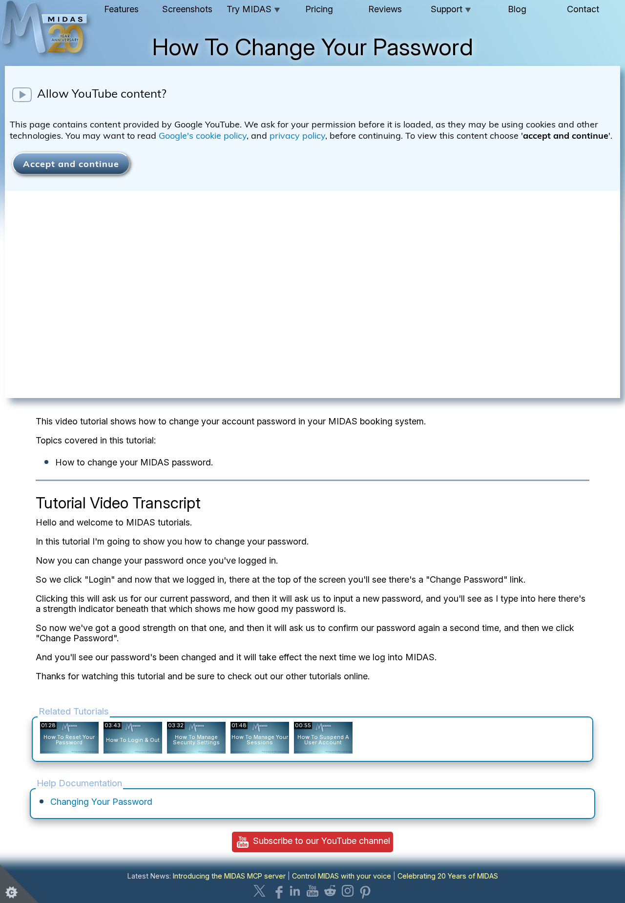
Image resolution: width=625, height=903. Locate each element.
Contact (583, 9)
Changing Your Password (101, 802)
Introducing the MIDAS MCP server (229, 876)
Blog (517, 9)
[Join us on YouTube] (312, 891)
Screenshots (187, 9)
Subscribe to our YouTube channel (320, 841)
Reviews (385, 9)
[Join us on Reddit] (330, 891)
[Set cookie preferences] (19, 883)
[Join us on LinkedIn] (295, 891)
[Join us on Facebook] (277, 891)
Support (451, 9)
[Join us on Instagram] (347, 891)
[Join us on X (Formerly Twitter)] (260, 891)
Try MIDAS (253, 9)
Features (121, 9)
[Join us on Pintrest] (365, 891)
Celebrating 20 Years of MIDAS (447, 876)
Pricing (319, 9)
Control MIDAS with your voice (341, 876)
